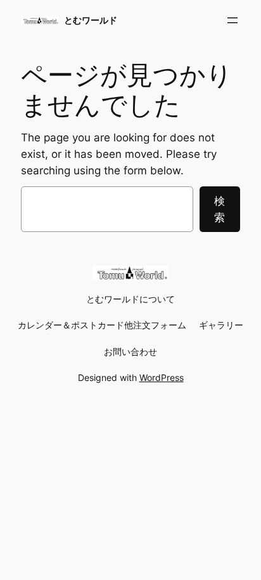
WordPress (161, 377)
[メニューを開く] (232, 20)
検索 (219, 209)
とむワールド (90, 20)
